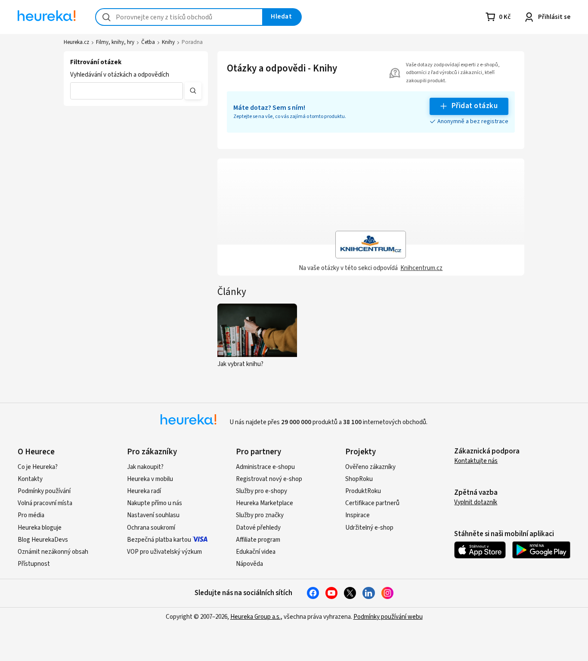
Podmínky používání (44, 491)
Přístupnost (34, 563)
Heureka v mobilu (150, 479)
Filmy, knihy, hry (115, 42)
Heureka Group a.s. (255, 616)
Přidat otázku (475, 106)
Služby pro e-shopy (261, 491)
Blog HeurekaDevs (43, 539)
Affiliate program (258, 539)
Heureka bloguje (40, 527)
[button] (126, 90)
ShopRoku (359, 479)
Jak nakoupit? (145, 467)
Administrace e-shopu (265, 467)
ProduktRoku (363, 491)
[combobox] (179, 17)
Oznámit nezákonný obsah (53, 551)
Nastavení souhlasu (153, 515)
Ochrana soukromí (151, 527)
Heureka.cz (76, 42)
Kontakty (30, 479)
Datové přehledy (258, 527)
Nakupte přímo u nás (154, 503)
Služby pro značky (260, 515)
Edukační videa (255, 551)
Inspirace (357, 515)
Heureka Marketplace (264, 503)
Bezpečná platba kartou (159, 539)
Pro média (31, 515)
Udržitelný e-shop (369, 527)
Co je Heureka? (38, 467)
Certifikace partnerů (372, 503)
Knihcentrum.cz (421, 268)
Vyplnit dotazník (475, 502)
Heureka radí (144, 491)
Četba (148, 42)
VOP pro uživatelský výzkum (164, 551)
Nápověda (249, 563)
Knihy (168, 42)
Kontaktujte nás (476, 460)
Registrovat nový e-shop (269, 479)
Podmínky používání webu (388, 616)
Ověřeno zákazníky (370, 467)
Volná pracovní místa (45, 503)
